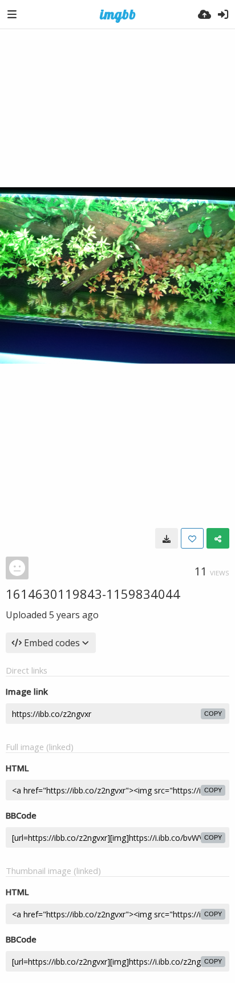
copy (213, 713)
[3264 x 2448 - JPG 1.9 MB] (166, 538)
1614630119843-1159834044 (93, 593)
